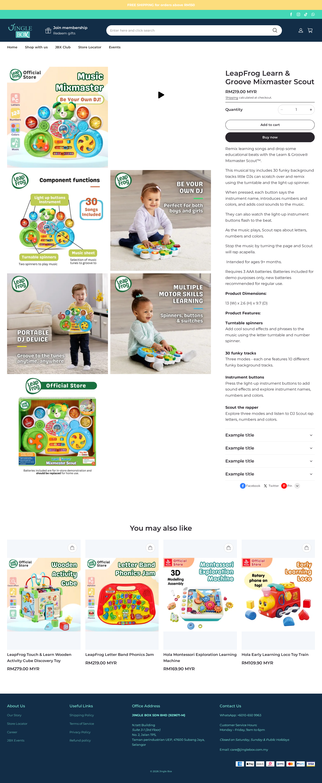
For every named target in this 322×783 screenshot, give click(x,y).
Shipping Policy (82, 715)
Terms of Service (82, 723)
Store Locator (89, 47)
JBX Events (15, 740)
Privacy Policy (80, 732)
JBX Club (63, 47)
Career (12, 732)
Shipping (232, 97)
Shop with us (36, 47)
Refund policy (80, 740)
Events (114, 47)
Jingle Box (165, 771)
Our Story (14, 715)
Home (12, 47)
